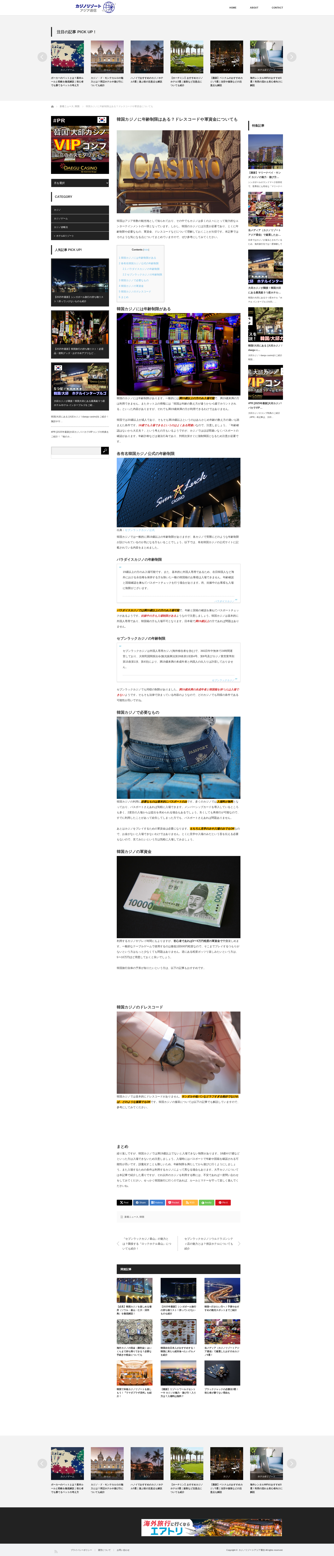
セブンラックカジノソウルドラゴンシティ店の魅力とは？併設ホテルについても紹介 (208, 1243)
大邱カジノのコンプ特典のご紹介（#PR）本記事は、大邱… (264, 415)
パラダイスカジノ (224, 601)
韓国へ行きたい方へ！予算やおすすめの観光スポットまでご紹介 (221, 1308)
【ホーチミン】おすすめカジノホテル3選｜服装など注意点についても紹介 (186, 82)
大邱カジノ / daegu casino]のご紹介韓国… (265, 357)
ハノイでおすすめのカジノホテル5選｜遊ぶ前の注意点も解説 (147, 80)
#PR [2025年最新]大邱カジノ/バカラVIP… (265, 405)
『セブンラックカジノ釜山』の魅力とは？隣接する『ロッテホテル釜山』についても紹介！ (147, 1243)
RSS (55, 1551)
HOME (232, 7)
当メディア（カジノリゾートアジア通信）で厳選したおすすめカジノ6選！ (221, 1351)
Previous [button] (42, 57)
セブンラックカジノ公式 (140, 530)
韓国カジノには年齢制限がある (137, 257)
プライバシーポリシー (81, 1550)
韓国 (142, 1217)
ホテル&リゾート (266, 70)
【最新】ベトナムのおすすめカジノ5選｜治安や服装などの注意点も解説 (226, 82)
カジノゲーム (67, 70)
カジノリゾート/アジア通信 (252, 1550)
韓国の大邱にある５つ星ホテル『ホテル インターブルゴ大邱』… (265, 299)
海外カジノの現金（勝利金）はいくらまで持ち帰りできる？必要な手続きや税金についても (134, 1351)
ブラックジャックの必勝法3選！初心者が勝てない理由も (221, 1391)
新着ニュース (131, 1217)
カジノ (107, 70)
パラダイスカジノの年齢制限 (141, 269)
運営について (104, 1550)
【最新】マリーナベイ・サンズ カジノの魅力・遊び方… (264, 175)
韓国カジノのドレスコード (135, 291)
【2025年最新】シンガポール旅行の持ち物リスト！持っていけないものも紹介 (178, 1310)
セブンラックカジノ (223, 680)
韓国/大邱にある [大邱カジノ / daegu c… (265, 347)
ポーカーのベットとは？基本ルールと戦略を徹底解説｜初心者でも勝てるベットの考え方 (67, 82)
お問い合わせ (123, 1550)
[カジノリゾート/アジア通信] (92, 7)
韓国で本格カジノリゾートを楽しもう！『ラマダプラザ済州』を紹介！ (134, 1393)
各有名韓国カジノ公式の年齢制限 (139, 263)
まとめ (124, 297)
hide (146, 249)
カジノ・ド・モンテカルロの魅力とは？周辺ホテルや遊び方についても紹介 (107, 82)
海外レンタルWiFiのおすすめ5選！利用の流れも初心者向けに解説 (266, 82)
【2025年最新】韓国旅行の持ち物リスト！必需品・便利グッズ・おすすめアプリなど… (78, 351)
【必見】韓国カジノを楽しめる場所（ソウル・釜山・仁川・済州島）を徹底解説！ (134, 1310)
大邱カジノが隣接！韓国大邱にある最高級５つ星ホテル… (264, 290)
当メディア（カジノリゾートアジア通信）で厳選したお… (264, 232)
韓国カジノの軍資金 (131, 285)
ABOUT (254, 7)
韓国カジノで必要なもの (134, 280)
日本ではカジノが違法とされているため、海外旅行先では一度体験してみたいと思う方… (265, 244)
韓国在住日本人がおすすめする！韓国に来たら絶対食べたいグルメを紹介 (178, 1351)
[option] (71, 64)
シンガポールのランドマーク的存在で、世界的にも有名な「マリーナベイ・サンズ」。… (265, 186)
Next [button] (292, 57)
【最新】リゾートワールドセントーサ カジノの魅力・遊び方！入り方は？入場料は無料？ (178, 1393)
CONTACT (277, 7)
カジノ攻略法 (61, 227)
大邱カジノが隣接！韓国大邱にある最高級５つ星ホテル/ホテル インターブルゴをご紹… (79, 403)
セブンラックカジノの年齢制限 (142, 274)
